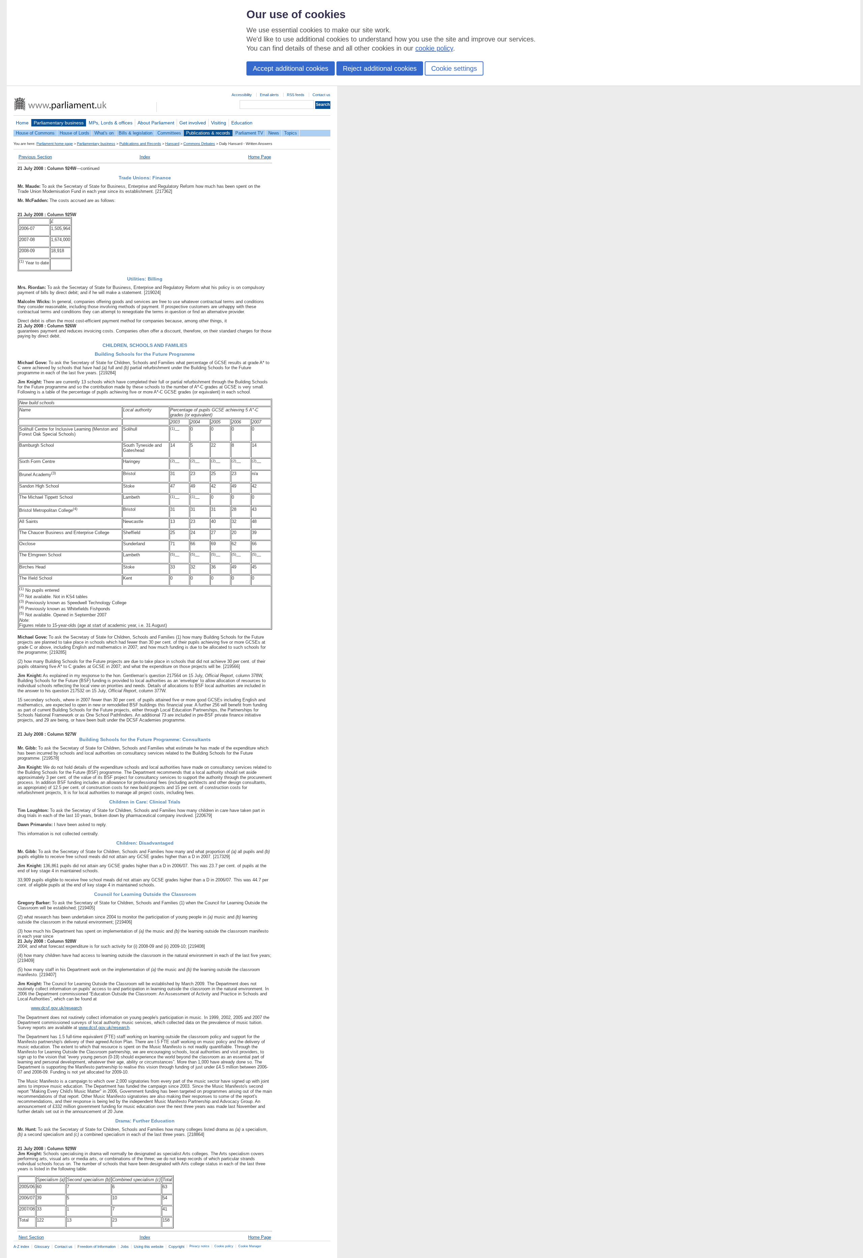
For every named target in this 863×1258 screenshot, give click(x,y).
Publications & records (208, 133)
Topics (290, 133)
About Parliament (156, 122)
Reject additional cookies (380, 68)
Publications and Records (140, 144)
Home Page (259, 156)
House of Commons (35, 133)
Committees (169, 133)
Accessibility (242, 95)
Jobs (125, 1247)
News (273, 133)
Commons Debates (199, 144)
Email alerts (269, 95)
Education (241, 122)
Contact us (321, 95)
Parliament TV (249, 133)
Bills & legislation (135, 133)
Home (22, 122)
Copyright (176, 1247)
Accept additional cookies (290, 68)
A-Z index (21, 1247)
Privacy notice (199, 1246)
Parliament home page (54, 144)
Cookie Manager (249, 1246)
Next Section (31, 1237)
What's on (104, 133)
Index (145, 156)
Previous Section (35, 156)
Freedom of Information (97, 1247)
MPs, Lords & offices (110, 122)
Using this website (148, 1247)
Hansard (172, 144)
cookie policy (434, 48)
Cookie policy (223, 1246)
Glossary (42, 1247)
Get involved (192, 122)
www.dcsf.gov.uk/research (56, 1008)
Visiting (218, 122)
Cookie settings (454, 68)
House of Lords (74, 133)
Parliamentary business (59, 122)
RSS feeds (295, 95)
